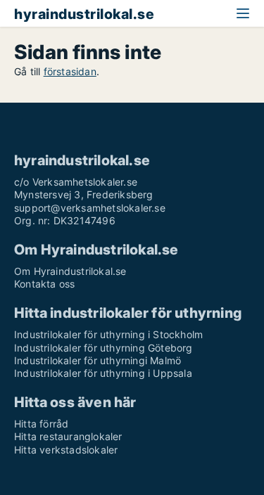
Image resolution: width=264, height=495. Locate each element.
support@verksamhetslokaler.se (89, 208)
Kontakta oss (44, 284)
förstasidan (70, 71)
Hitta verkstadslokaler (66, 450)
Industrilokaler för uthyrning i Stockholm (108, 334)
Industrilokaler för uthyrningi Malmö (97, 360)
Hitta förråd (41, 424)
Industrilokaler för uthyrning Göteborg (103, 348)
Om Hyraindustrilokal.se (70, 271)
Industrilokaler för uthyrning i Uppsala (103, 373)
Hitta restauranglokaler (68, 436)
